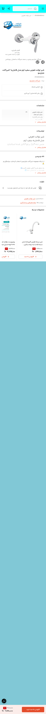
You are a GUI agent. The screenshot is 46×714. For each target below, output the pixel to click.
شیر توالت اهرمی (26, 15)
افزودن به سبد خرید (33, 709)
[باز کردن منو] (42, 8)
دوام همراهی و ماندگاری (28, 203)
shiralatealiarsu (39, 15)
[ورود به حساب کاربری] (9, 8)
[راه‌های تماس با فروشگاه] (4, 701)
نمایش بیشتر (41, 122)
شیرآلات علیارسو (35, 81)
